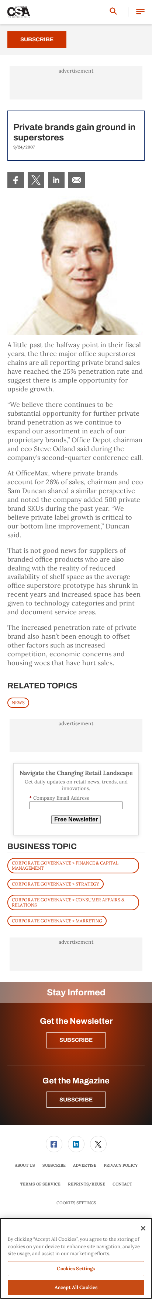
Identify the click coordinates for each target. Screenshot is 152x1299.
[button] (140, 12)
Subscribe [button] (76, 1040)
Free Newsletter (76, 819)
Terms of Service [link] (40, 1184)
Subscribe (36, 39)
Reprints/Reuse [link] (86, 1184)
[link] (15, 180)
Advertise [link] (84, 1165)
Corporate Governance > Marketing (57, 920)
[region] (76, 1258)
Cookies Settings (76, 1203)
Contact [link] (122, 1184)
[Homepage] (18, 12)
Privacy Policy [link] (121, 1165)
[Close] (143, 1228)
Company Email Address (59, 798)
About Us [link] (25, 1165)
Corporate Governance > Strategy (55, 884)
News (18, 702)
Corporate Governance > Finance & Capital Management (65, 865)
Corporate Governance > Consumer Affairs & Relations (68, 902)
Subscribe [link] (54, 1165)
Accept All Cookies (76, 1287)
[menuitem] (15, 180)
